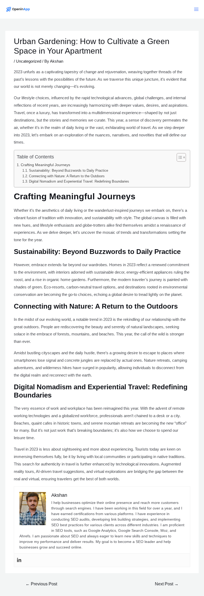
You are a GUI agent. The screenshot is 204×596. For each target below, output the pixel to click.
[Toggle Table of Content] (179, 157)
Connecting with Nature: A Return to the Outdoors (67, 176)
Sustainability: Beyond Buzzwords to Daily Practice (68, 170)
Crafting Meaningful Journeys (45, 165)
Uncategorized (28, 61)
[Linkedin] (19, 560)
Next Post (166, 584)
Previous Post (41, 584)
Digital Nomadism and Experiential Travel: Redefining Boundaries (79, 181)
